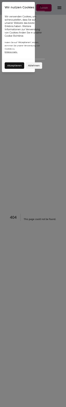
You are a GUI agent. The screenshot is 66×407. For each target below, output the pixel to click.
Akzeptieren (14, 65)
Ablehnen (34, 65)
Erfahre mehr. (11, 52)
